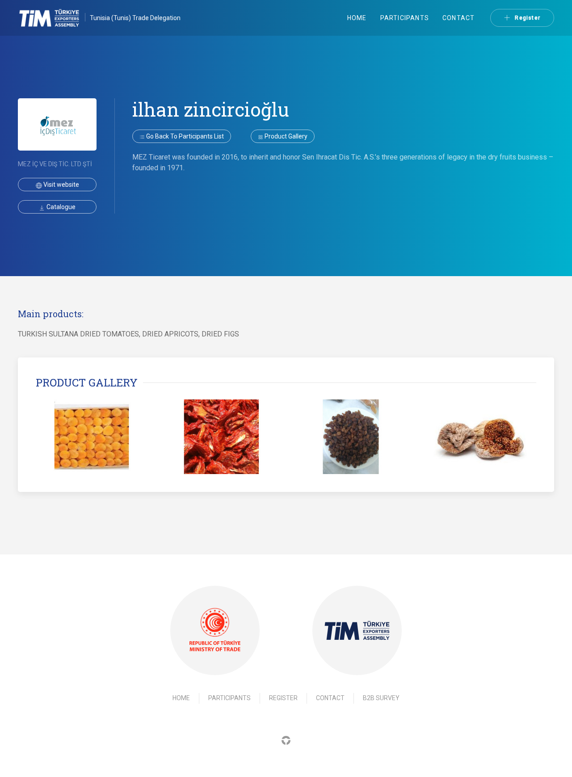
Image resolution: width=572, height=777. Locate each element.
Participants (404, 17)
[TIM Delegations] (54, 18)
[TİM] (357, 630)
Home (357, 17)
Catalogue (60, 206)
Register (527, 18)
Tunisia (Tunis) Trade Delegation (135, 17)
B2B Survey (381, 697)
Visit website (60, 184)
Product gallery (285, 136)
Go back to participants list (184, 136)
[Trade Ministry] (214, 630)
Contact (458, 17)
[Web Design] (286, 740)
